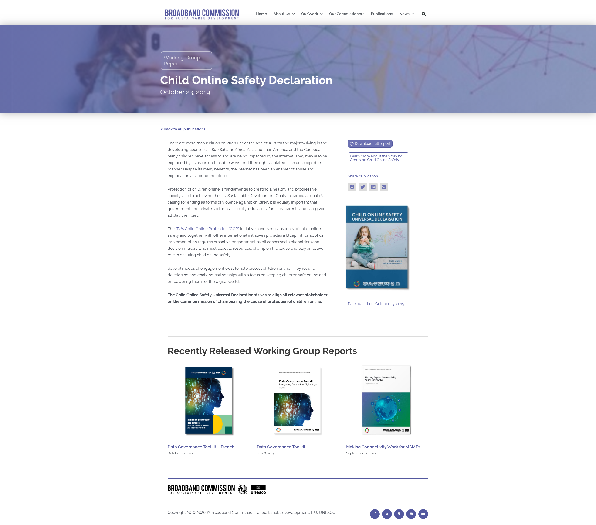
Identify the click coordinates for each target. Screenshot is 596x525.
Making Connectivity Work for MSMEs (383, 446)
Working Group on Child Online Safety (376, 158)
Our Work (309, 14)
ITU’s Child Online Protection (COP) (207, 228)
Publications (382, 14)
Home (261, 14)
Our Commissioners (346, 14)
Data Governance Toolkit (281, 446)
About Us (282, 14)
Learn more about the (369, 156)
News (405, 14)
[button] (424, 14)
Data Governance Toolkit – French (201, 446)
